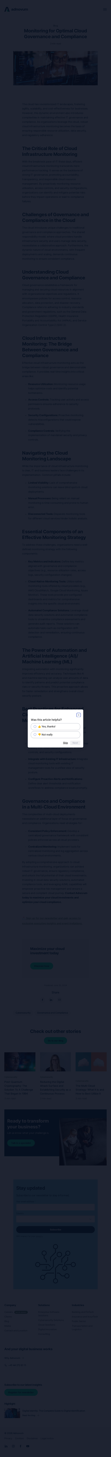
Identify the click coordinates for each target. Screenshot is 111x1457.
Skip (65, 742)
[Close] (78, 715)
